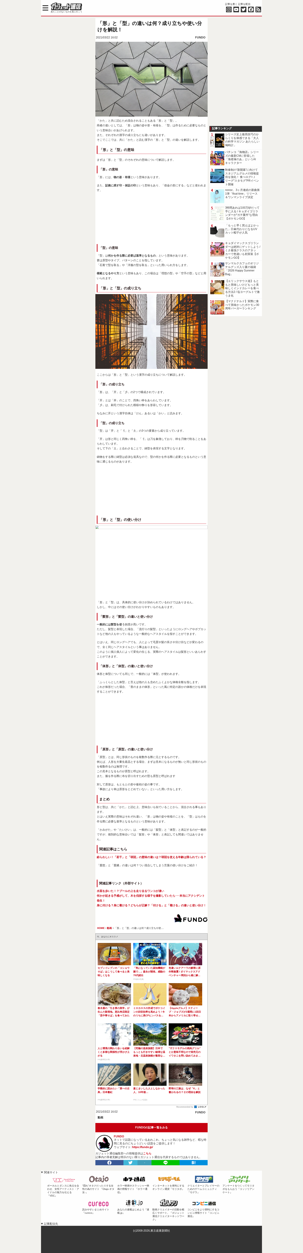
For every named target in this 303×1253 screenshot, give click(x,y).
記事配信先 (51, 1223)
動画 (100, 1117)
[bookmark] (194, 1162)
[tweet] (130, 1162)
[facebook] (109, 1162)
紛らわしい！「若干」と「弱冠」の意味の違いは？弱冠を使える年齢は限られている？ (151, 857)
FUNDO (200, 37)
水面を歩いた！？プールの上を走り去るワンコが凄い (130, 890)
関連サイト (51, 1172)
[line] (166, 1162)
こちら (147, 1153)
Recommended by (185, 1107)
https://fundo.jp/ (142, 1147)
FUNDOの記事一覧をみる (151, 1127)
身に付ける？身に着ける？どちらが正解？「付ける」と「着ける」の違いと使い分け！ (151, 905)
